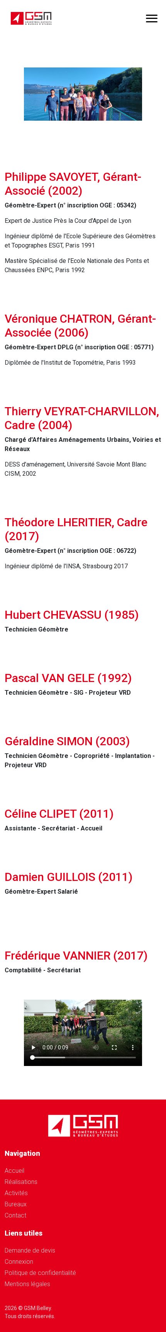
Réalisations (21, 1181)
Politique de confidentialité (40, 1272)
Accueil (14, 1170)
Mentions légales (27, 1284)
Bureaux (16, 1204)
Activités (16, 1193)
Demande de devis (30, 1250)
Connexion (19, 1261)
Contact (15, 1215)
